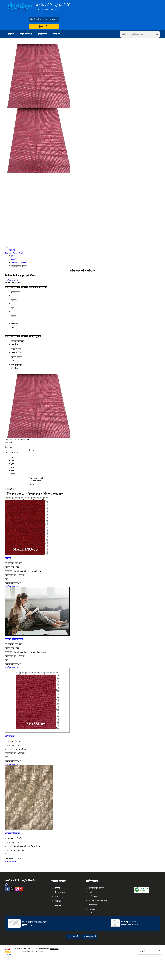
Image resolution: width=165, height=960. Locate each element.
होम (12, 256)
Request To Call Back (14, 253)
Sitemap (58, 905)
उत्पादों (13, 259)
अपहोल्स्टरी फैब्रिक (12, 833)
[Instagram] (17, 890)
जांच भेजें (45, 26)
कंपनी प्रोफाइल (26, 34)
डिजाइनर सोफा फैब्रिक (18, 262)
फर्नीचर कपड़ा (93, 896)
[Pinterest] (21, 890)
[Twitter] (12, 890)
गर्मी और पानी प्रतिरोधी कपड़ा (98, 900)
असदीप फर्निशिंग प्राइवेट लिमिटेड (54, 7)
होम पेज (11, 34)
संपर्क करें (56, 34)
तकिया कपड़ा (93, 905)
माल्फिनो (8, 558)
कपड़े (90, 892)
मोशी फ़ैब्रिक (10, 736)
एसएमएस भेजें (91, 936)
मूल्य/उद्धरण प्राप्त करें (12, 280)
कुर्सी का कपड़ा (93, 909)
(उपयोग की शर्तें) (54, 949)
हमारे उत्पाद (42, 34)
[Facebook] (7, 890)
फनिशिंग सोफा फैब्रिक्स (14, 639)
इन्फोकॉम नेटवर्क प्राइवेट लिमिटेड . (25, 951)
